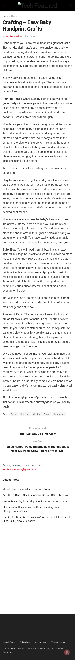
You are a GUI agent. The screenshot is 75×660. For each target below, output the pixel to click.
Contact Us (40, 642)
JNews (13, 648)
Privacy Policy (57, 642)
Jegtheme (7, 651)
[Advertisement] (37, 566)
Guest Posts (9, 642)
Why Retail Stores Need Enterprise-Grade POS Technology (35, 495)
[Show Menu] (4, 5)
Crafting (24, 413)
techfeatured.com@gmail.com (19, 469)
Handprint (58, 413)
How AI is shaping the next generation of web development (35, 501)
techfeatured (12, 36)
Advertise (25, 642)
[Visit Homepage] (37, 5)
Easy (46, 413)
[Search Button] (70, 5)
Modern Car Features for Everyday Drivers (26, 489)
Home (5, 15)
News (14, 15)
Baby (13, 413)
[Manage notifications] (67, 652)
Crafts (36, 413)
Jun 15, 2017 (31, 36)
